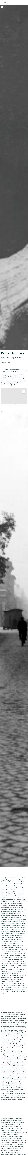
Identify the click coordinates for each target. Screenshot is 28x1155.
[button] (14, 397)
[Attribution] (2, 7)
